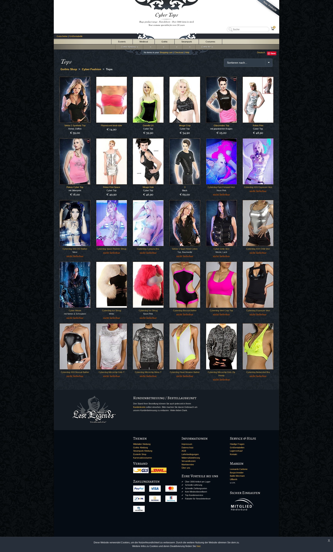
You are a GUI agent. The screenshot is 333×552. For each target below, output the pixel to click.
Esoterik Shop (139, 454)
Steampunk (186, 41)
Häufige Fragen (237, 444)
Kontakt (233, 454)
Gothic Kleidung (128, 47)
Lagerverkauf (236, 451)
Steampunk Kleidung (142, 451)
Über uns (186, 468)
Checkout (178, 52)
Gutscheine (62, 36)
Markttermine (188, 464)
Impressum (187, 444)
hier (198, 546)
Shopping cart (166, 52)
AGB (184, 451)
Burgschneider (237, 472)
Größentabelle (75, 36)
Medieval (144, 41)
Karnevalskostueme (142, 458)
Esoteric (122, 41)
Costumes (210, 41)
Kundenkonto (139, 407)
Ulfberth (233, 479)
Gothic (164, 41)
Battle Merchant (237, 476)
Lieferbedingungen (190, 454)
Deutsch (261, 52)
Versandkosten (189, 461)
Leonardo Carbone (238, 469)
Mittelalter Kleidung (142, 444)
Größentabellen (237, 447)
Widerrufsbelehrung (191, 458)
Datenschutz (187, 447)
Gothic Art (205, 47)
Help (187, 52)
